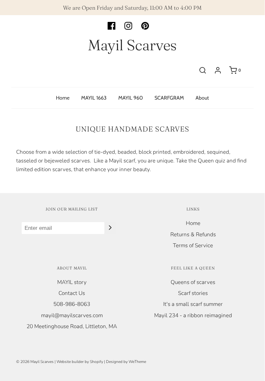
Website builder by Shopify (80, 361)
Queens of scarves (193, 282)
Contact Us (71, 293)
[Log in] (218, 70)
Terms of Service (193, 245)
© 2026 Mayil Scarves (35, 361)
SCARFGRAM (169, 98)
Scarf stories (193, 293)
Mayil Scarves (132, 45)
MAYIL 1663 (94, 98)
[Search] (203, 70)
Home (62, 98)
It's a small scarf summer (193, 304)
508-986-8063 (71, 304)
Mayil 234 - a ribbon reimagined (193, 315)
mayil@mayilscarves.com (72, 315)
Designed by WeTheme (126, 361)
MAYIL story (72, 282)
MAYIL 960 (130, 98)
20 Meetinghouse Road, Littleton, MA (71, 326)
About (202, 98)
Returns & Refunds (193, 234)
